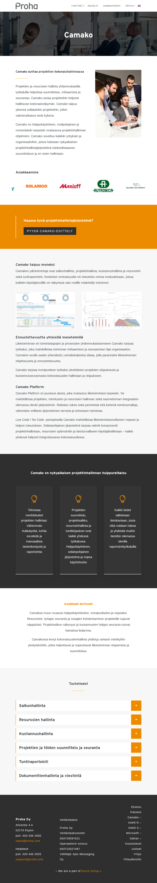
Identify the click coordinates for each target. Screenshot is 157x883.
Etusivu (136, 806)
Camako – (134, 817)
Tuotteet (77, 6)
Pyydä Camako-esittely (50, 231)
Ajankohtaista (111, 6)
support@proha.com (29, 859)
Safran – (135, 838)
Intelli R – (134, 822)
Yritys (137, 854)
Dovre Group (90, 871)
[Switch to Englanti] (139, 6)
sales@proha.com (28, 840)
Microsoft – (133, 833)
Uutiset (136, 848)
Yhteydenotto (132, 859)
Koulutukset (133, 843)
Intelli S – (134, 827)
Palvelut (93, 6)
